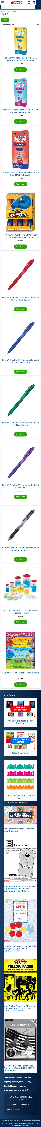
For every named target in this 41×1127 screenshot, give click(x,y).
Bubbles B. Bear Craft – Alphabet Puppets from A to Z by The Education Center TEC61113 (20, 888)
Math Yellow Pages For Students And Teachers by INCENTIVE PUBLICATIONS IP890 (19, 1008)
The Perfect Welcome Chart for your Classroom (19, 830)
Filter (5, 20)
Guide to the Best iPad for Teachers (20, 722)
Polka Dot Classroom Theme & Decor (20, 796)
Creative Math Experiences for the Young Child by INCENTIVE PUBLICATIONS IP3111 (20, 948)
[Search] (37, 7)
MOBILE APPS (26, 1077)
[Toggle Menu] (2, 2)
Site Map (10, 1123)
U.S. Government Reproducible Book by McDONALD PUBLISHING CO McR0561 (19, 1068)
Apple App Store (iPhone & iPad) (17, 1081)
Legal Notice (5, 1123)
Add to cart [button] (20, 69)
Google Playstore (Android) (15, 1086)
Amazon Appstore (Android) (16, 1090)
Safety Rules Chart (20, 753)
